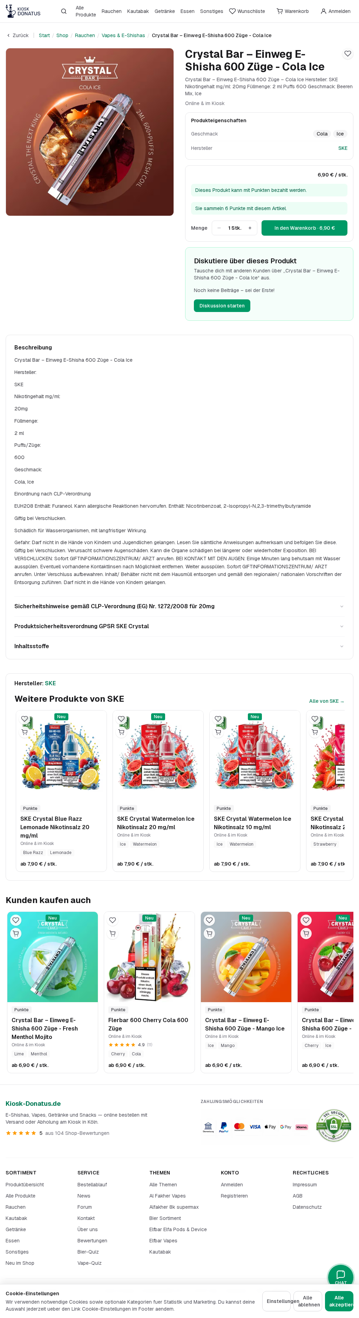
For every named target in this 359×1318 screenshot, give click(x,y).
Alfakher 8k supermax (174, 1207)
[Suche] (63, 11)
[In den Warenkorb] (24, 732)
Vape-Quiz (89, 1263)
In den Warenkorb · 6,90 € (305, 228)
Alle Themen (163, 1184)
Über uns (87, 1229)
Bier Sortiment (165, 1218)
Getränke (165, 11)
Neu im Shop (20, 1263)
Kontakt (86, 1218)
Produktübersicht (25, 1184)
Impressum (305, 1184)
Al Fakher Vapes (167, 1196)
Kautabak (138, 11)
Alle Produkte (86, 11)
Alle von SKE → (327, 701)
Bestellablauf (92, 1184)
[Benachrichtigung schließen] (124, 1282)
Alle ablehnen (309, 1301)
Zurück (21, 35)
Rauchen (112, 11)
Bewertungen (92, 1240)
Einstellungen (279, 1301)
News (83, 1196)
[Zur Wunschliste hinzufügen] (347, 53)
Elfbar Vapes (163, 1240)
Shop (62, 35)
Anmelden (232, 1184)
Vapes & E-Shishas (123, 35)
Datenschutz (307, 1207)
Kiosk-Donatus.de (33, 1104)
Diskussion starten (222, 306)
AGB (298, 1196)
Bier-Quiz (88, 1252)
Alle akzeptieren (341, 1301)
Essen (188, 11)
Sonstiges (211, 11)
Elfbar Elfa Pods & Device (178, 1229)
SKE (342, 148)
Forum (84, 1207)
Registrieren (234, 1196)
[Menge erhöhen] (250, 228)
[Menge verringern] (219, 228)
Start (44, 35)
